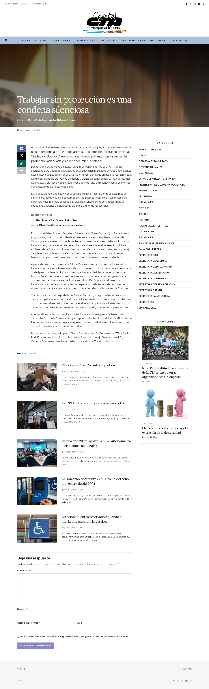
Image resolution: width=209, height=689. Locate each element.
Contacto (36, 3)
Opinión (143, 214)
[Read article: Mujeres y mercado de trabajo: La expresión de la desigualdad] (165, 403)
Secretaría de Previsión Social (157, 284)
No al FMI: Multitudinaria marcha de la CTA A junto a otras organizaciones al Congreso (165, 372)
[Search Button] (46, 3)
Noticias (40, 40)
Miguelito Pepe (148, 190)
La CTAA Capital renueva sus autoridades (60, 225)
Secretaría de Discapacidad (155, 267)
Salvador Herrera (150, 249)
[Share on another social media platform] (21, 170)
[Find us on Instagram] (195, 4)
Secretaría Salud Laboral (155, 296)
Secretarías (61, 40)
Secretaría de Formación (154, 273)
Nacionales (146, 202)
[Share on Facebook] (21, 148)
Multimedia (146, 196)
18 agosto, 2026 (70, 372)
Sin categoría (147, 308)
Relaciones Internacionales (156, 243)
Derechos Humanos (150, 167)
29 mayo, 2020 (24, 120)
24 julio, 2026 (69, 409)
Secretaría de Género (152, 278)
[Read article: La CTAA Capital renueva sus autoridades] (37, 415)
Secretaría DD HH (149, 255)
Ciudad (39, 120)
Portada (71, 120)
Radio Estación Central (153, 226)
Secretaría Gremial (151, 290)
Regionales (85, 40)
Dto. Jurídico (159, 40)
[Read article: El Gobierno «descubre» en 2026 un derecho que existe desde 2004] (37, 491)
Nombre (22, 609)
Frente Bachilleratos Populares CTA (162, 185)
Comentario (24, 570)
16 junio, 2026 (69, 490)
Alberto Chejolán (150, 149)
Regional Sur (147, 231)
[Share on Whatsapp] (21, 163)
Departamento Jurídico (153, 161)
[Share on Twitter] (21, 156)
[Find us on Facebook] (186, 4)
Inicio (26, 40)
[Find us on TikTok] (203, 4)
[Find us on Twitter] (190, 4)
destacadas (50, 120)
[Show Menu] (6, 40)
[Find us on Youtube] (199, 4)
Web (79, 623)
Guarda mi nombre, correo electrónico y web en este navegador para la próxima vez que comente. (74, 636)
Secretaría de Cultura (153, 261)
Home (19, 130)
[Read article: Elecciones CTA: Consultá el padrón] (37, 377)
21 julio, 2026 (69, 452)
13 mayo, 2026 (69, 528)
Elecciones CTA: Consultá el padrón (56, 220)
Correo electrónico (28, 622)
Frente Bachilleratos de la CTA (122, 40)
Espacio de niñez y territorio (157, 179)
